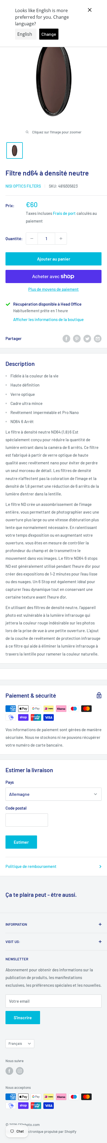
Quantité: (13, 238)
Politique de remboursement (31, 866)
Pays (9, 782)
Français (15, 1043)
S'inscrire (23, 1017)
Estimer (21, 842)
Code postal (16, 807)
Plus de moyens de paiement (53, 289)
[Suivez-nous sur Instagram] (20, 1071)
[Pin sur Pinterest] (77, 338)
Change (48, 34)
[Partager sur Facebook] (66, 338)
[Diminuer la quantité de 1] (32, 238)
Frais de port (64, 213)
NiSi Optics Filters (23, 186)
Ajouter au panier (53, 258)
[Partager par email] (98, 338)
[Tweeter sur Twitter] (87, 338)
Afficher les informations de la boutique (48, 319)
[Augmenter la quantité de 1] (61, 238)
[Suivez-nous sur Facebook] (9, 1071)
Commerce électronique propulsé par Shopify (40, 1131)
